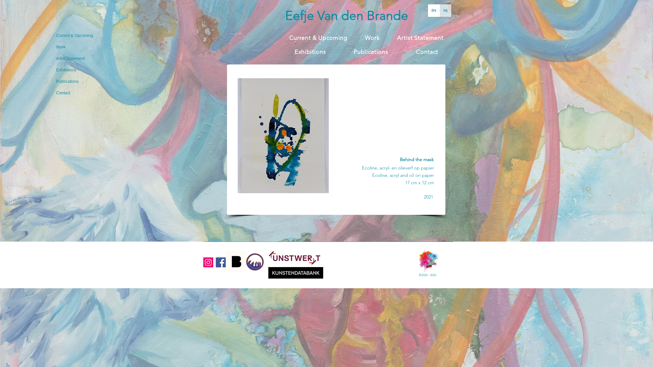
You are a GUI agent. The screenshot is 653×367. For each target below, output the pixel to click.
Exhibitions (66, 70)
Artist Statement (70, 58)
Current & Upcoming (74, 35)
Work (61, 47)
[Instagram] (208, 262)
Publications (67, 81)
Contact (63, 93)
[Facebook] (221, 262)
